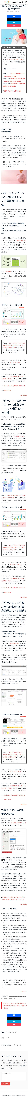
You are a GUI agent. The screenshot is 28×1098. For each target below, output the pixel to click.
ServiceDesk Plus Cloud (13, 11)
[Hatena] (14, 22)
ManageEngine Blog (17, 2)
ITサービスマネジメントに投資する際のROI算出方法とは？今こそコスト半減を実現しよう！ (13, 345)
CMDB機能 (8, 271)
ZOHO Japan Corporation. (11, 1095)
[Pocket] (14, 25)
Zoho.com (7, 2)
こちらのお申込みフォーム (18, 823)
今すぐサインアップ (15, 362)
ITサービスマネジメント (11, 1032)
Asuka (7, 1037)
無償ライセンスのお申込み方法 (12, 91)
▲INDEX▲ (23, 395)
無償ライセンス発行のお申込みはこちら (13, 897)
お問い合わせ (7, 390)
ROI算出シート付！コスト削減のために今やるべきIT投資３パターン (14, 6)
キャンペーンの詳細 (12, 59)
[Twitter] (14, 19)
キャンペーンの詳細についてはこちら (13, 899)
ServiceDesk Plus (21, 240)
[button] (22, 2)
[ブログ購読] (26, 2)
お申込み (22, 59)
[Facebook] (2, 2)
